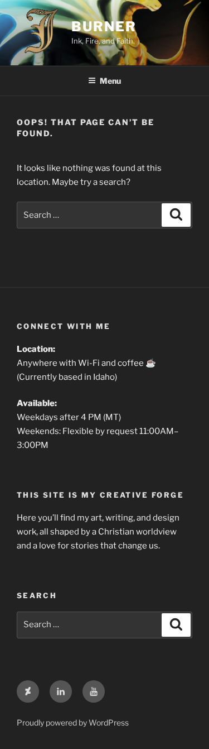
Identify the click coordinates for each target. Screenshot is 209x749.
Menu (110, 80)
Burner (104, 26)
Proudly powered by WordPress (73, 722)
